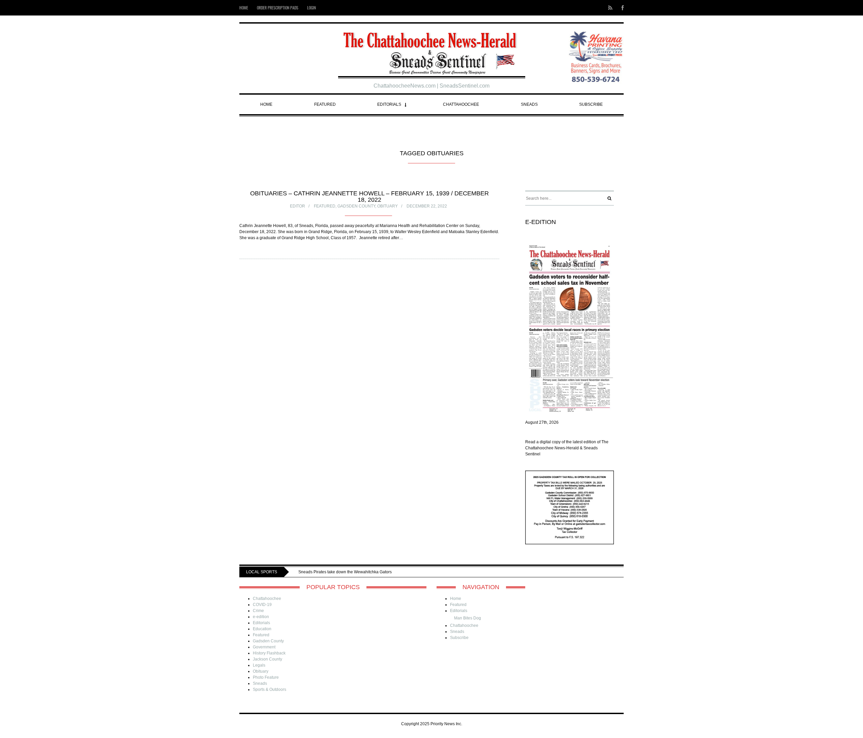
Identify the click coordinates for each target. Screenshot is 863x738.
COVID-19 (262, 604)
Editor (297, 206)
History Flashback (269, 653)
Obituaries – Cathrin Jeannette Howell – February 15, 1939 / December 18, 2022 (369, 196)
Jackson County (267, 659)
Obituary (387, 206)
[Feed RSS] (610, 7)
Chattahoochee (461, 104)
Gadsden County (356, 206)
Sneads (529, 104)
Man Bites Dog (467, 618)
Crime (258, 610)
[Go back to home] (431, 51)
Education (262, 629)
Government (264, 647)
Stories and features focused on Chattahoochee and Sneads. (389, 572)
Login (311, 7)
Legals (259, 665)
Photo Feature (266, 677)
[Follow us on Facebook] (620, 7)
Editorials (389, 104)
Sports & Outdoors (269, 689)
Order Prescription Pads (277, 7)
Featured (325, 104)
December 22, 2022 (427, 206)
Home (243, 7)
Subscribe (591, 104)
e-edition (261, 616)
